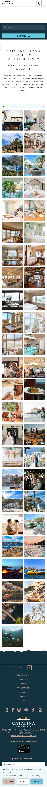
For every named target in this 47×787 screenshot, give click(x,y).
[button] (12, 120)
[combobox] (23, 106)
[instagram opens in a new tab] (19, 709)
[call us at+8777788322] (39, 3)
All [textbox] (4, 106)
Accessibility (23, 692)
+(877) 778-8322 (25, 733)
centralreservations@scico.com (23, 735)
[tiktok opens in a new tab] (33, 709)
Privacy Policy (23, 688)
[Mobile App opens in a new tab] (6, 709)
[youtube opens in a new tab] (26, 709)
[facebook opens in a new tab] (12, 709)
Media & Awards (24, 675)
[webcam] (40, 709)
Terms (23, 700)
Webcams (24, 696)
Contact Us (23, 679)
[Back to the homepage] (7, 3)
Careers (23, 683)
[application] (23, 776)
